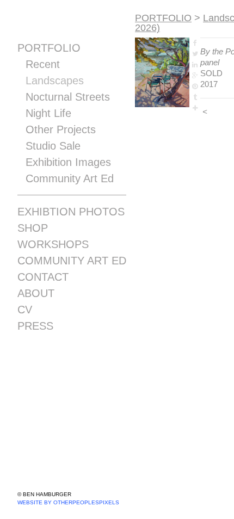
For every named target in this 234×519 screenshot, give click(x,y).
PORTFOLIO (49, 48)
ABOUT (35, 293)
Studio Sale (53, 146)
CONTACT (43, 277)
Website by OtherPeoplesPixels (68, 502)
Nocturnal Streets (68, 97)
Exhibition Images (68, 162)
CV (24, 310)
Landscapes (55, 80)
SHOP (32, 228)
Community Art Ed (70, 178)
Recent (43, 64)
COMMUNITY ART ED (71, 261)
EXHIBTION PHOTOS (71, 212)
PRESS (35, 326)
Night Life (48, 113)
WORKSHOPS (53, 244)
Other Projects (61, 129)
